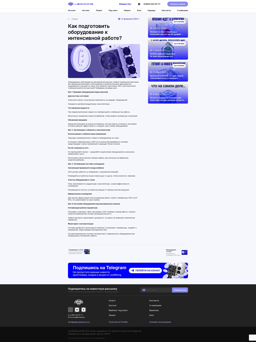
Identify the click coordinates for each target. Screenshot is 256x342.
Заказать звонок (177, 4)
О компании (182, 10)
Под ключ (113, 10)
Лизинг (99, 10)
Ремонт (127, 10)
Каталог (72, 10)
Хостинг (86, 10)
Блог (139, 10)
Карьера (151, 10)
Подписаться (180, 290)
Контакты (166, 10)
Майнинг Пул (125, 4)
